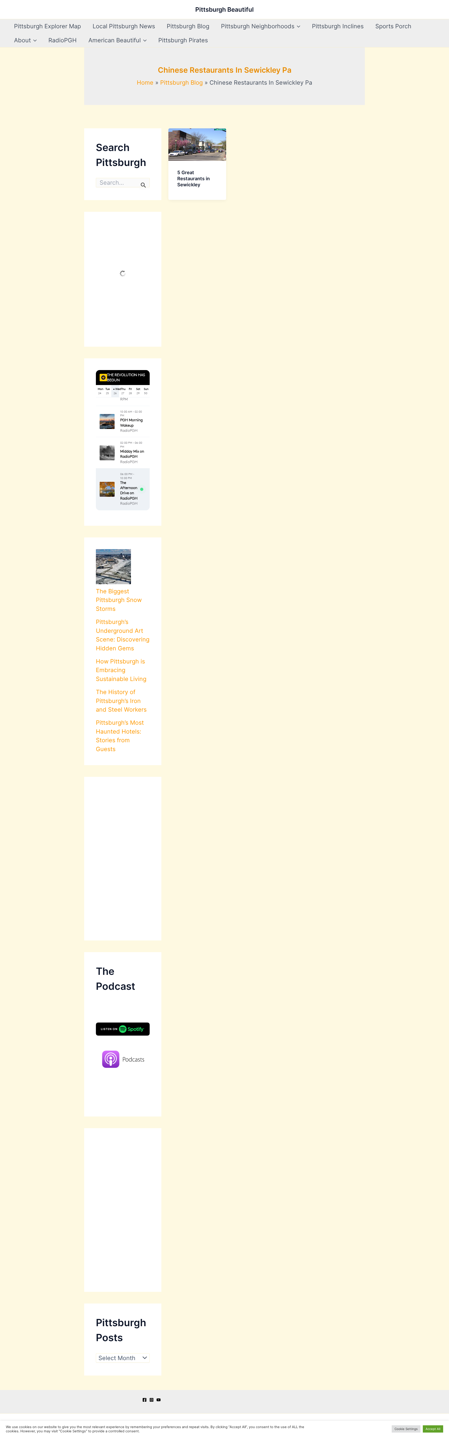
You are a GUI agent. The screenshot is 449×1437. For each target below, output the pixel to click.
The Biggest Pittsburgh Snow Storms (119, 600)
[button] (297, 26)
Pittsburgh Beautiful (224, 9)
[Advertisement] (123, 859)
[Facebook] (144, 1400)
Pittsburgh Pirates (183, 40)
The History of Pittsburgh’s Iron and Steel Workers (121, 700)
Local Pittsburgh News (124, 26)
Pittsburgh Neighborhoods (257, 26)
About (22, 40)
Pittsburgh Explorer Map (47, 26)
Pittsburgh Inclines (338, 26)
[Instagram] (151, 1400)
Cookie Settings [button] (406, 1429)
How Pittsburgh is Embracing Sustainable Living (121, 670)
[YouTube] (158, 1400)
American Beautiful (114, 40)
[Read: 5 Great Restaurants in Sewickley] (197, 144)
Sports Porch (393, 26)
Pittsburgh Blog (188, 26)
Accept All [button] (433, 1429)
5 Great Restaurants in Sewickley (193, 178)
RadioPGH (62, 40)
